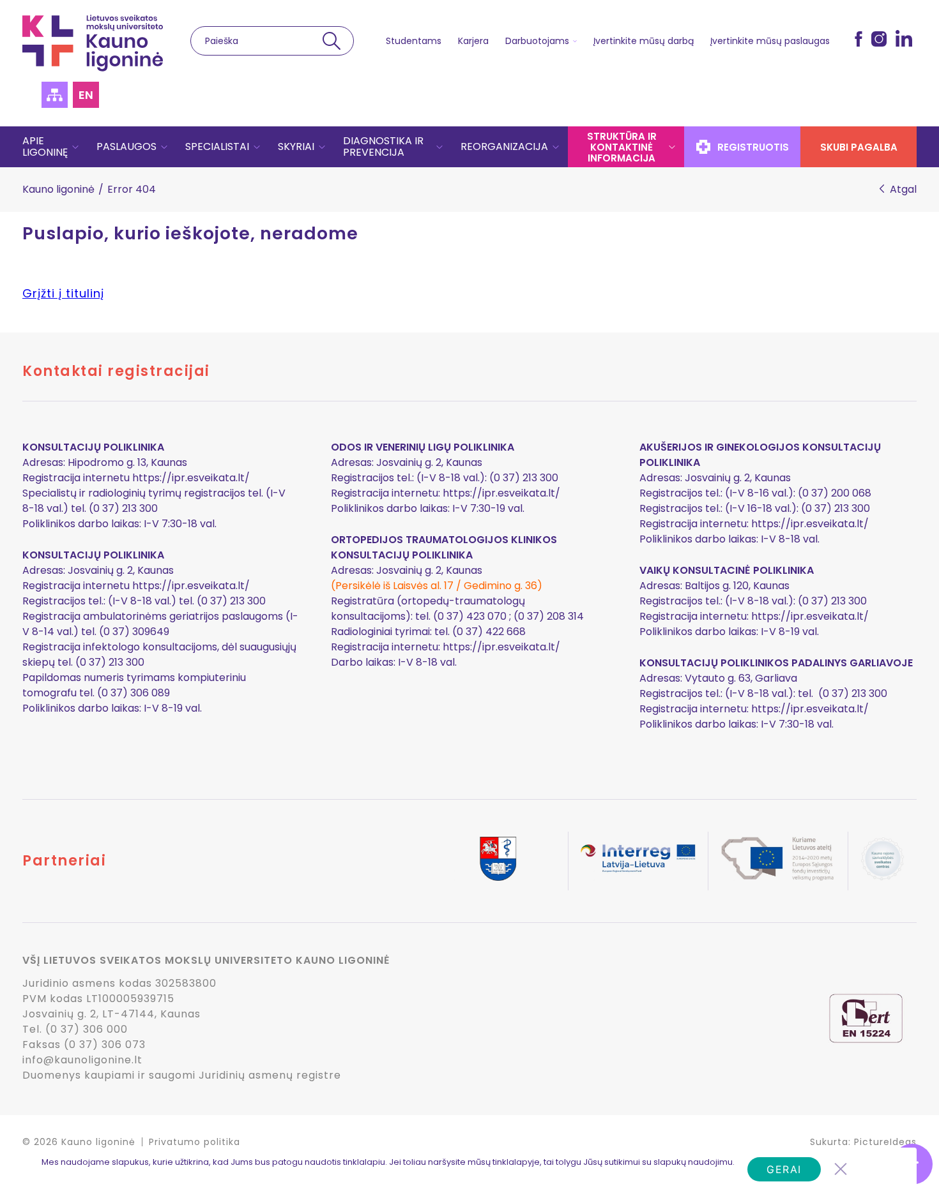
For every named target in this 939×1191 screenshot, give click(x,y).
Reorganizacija (504, 146)
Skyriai (296, 146)
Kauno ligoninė (58, 189)
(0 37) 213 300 (835, 508)
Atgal (903, 189)
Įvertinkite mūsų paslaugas (770, 40)
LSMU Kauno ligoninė (92, 43)
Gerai (784, 1169)
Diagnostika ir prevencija (383, 146)
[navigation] (469, 146)
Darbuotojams (537, 40)
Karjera (473, 40)
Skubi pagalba (858, 147)
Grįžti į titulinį (63, 293)
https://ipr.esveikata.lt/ (191, 477)
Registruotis (753, 147)
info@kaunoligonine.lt (82, 1059)
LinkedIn (904, 38)
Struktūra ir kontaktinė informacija (622, 147)
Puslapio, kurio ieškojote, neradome (190, 234)
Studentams (413, 40)
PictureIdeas (885, 1141)
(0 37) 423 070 (470, 616)
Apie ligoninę (45, 146)
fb (858, 38)
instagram (879, 38)
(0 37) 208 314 (549, 616)
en (86, 95)
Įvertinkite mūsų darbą (643, 40)
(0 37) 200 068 (834, 493)
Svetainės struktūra (55, 95)
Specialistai (217, 146)
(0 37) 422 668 (489, 631)
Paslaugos (126, 146)
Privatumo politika (194, 1141)
